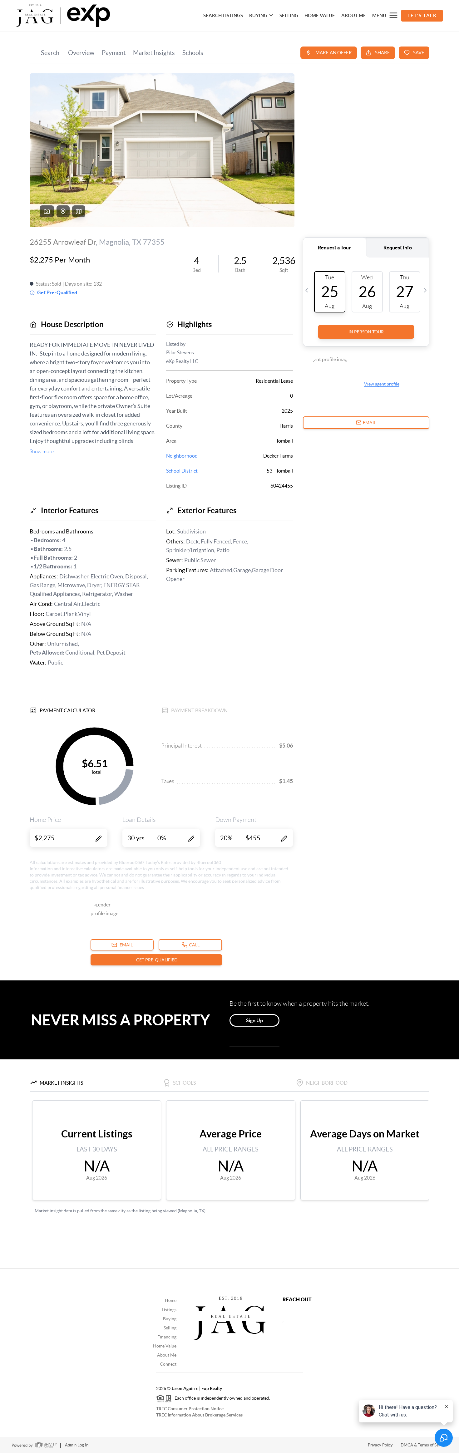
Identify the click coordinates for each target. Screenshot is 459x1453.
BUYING (258, 15)
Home (170, 1300)
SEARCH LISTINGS (223, 15)
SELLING (288, 15)
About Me (353, 15)
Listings (169, 1309)
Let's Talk (422, 15)
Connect (168, 1364)
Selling (170, 1327)
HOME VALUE (319, 15)
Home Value (164, 1345)
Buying (169, 1318)
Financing (166, 1336)
